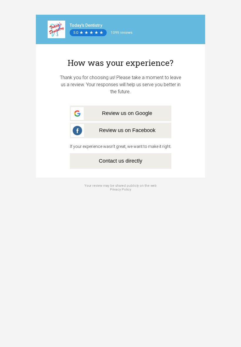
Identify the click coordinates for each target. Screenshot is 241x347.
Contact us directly (120, 161)
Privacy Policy (120, 189)
